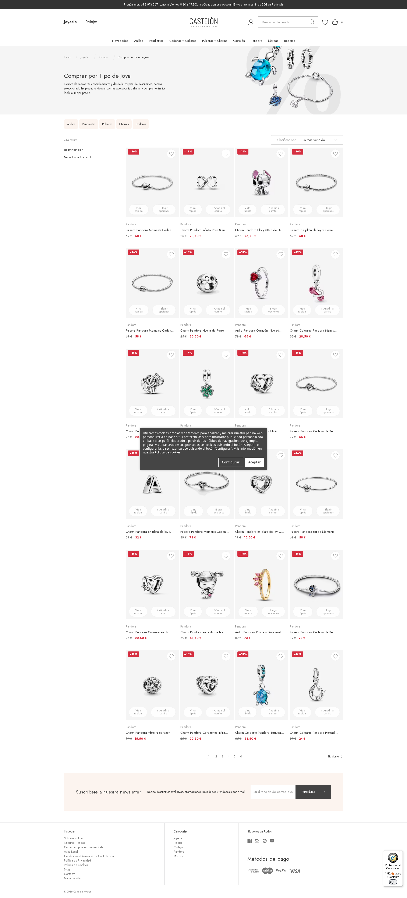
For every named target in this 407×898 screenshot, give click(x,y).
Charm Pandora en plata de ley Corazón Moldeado (259, 531)
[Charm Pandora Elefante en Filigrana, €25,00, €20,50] (152, 383)
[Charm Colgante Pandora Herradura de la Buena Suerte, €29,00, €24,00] (316, 685)
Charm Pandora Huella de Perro (202, 330)
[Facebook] (249, 841)
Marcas (273, 40)
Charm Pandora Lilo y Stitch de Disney (259, 230)
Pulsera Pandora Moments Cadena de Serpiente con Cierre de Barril (150, 330)
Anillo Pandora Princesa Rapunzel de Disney (259, 632)
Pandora (256, 40)
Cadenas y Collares (182, 40)
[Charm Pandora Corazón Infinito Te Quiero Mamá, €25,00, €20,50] (261, 383)
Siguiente (334, 756)
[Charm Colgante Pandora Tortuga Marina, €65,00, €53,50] (261, 685)
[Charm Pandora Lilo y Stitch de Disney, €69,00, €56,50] (261, 182)
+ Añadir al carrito (218, 209)
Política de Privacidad (77, 860)
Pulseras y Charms (214, 40)
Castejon (179, 847)
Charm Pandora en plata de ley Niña (204, 632)
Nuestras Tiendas (74, 843)
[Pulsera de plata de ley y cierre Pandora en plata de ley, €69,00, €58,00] (316, 182)
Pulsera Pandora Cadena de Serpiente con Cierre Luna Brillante (314, 632)
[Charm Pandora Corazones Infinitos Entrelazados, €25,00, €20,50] (207, 685)
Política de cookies (167, 452)
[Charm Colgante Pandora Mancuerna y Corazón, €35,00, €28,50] (316, 283)
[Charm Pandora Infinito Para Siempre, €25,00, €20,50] (207, 182)
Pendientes (156, 40)
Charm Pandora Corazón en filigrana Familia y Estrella (150, 632)
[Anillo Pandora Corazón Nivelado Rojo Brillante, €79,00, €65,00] (261, 283)
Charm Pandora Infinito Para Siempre (204, 230)
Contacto (69, 874)
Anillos (138, 40)
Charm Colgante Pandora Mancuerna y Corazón (314, 330)
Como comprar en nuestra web (83, 847)
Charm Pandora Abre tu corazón (148, 732)
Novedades (120, 40)
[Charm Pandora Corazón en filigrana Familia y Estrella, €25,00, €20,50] (152, 584)
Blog (67, 869)
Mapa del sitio (72, 878)
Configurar (231, 462)
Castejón (239, 40)
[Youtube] (272, 841)
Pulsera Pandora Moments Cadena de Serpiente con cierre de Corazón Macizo (150, 230)
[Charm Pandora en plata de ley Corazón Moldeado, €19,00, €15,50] (261, 484)
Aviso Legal (71, 851)
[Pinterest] (264, 841)
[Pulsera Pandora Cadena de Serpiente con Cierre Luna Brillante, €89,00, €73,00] (316, 584)
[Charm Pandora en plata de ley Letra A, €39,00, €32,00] (152, 484)
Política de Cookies (76, 865)
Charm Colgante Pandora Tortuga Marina (259, 732)
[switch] (393, 881)
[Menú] (400, 852)
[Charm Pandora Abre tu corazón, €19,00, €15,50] (152, 685)
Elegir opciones (164, 209)
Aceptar (254, 462)
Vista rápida (139, 209)
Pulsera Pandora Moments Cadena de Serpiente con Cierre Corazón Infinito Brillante (204, 531)
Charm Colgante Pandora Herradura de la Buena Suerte (314, 732)
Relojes (92, 22)
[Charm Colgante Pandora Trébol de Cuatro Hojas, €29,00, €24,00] (207, 383)
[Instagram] (257, 841)
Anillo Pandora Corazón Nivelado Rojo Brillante (259, 330)
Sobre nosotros (73, 838)
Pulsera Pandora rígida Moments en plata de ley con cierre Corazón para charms (314, 531)
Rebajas (289, 40)
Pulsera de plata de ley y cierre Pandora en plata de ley (314, 230)
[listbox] (319, 139)
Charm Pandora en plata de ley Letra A (150, 531)
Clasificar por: (287, 140)
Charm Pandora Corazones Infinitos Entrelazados (204, 732)
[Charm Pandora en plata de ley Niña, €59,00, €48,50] (207, 584)
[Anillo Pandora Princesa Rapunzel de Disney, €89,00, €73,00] (261, 584)
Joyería (70, 22)
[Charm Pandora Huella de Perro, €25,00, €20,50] (207, 283)
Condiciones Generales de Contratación (89, 856)
